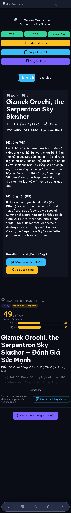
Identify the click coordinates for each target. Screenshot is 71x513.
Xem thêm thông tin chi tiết (35, 415)
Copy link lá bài (35, 61)
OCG (35, 34)
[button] (65, 4)
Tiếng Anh (27, 77)
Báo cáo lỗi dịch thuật (26, 262)
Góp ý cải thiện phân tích (51, 399)
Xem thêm (35, 390)
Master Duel (59, 34)
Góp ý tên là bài (22, 269)
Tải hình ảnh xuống (36, 43)
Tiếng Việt (44, 77)
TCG (11, 34)
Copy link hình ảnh (35, 52)
